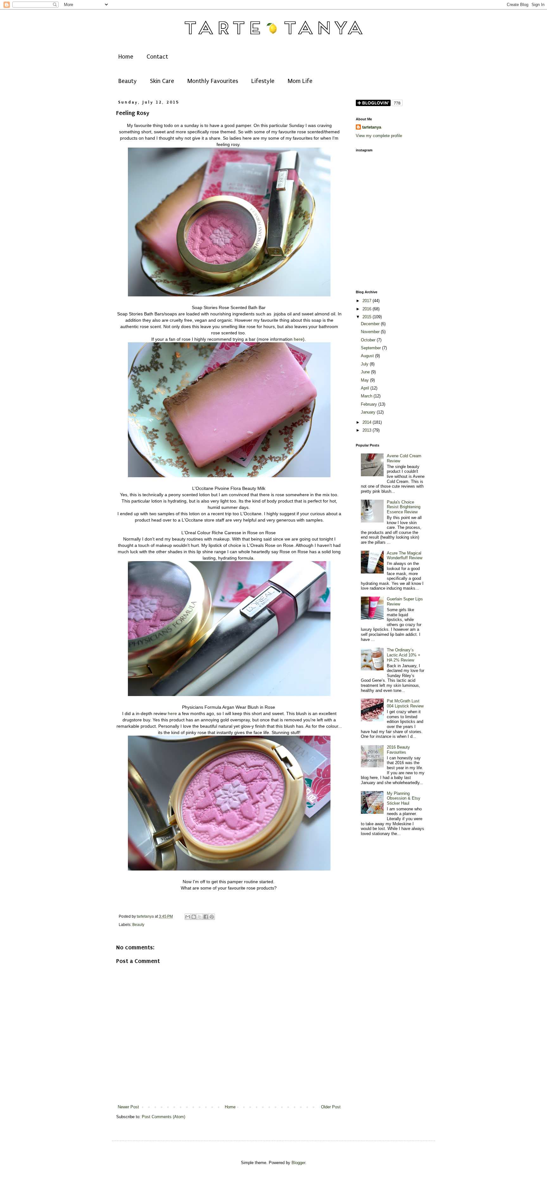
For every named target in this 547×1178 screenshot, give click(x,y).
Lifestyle (262, 81)
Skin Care (162, 81)
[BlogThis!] (194, 917)
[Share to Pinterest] (212, 917)
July (365, 364)
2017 (367, 300)
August (368, 355)
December (371, 323)
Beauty (127, 81)
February (369, 404)
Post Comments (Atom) (163, 1116)
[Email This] (188, 917)
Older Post (331, 1107)
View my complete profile (379, 135)
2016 (367, 309)
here (298, 339)
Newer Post (128, 1107)
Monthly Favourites (212, 81)
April (365, 388)
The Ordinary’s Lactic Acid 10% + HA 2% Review (403, 655)
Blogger (298, 1162)
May (365, 380)
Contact (157, 56)
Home (125, 56)
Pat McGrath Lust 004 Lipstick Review (405, 703)
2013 (367, 430)
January (369, 412)
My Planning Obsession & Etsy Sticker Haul (403, 798)
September (371, 347)
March (367, 396)
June (366, 372)
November (371, 331)
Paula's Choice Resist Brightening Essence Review (403, 507)
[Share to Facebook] (206, 917)
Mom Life (300, 81)
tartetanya (371, 127)
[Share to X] (200, 917)
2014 (367, 422)
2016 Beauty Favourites (398, 750)
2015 (367, 316)
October (369, 340)
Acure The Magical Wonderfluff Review (404, 555)
